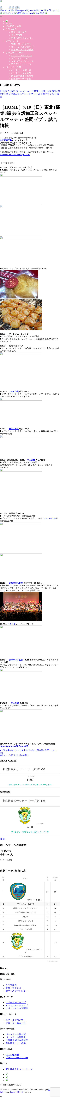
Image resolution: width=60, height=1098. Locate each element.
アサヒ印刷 (14, 391)
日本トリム (14, 429)
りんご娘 (31, 460)
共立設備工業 (6, 140)
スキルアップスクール (22, 61)
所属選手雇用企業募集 (22, 76)
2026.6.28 (39, 824)
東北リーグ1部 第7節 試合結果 (13, 755)
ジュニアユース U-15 (21, 55)
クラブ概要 (16, 35)
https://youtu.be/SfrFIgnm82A (14, 746)
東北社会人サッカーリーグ (19, 1069)
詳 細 (2, 839)
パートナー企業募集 (21, 73)
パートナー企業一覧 (21, 70)
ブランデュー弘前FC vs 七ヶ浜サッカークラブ (30, 832)
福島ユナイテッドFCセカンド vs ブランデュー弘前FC (30, 785)
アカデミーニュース (21, 64)
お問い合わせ (12, 1054)
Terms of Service (17, 1092)
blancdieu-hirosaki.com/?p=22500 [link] (15, 154)
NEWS (9, 23)
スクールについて (20, 58)
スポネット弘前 (16, 660)
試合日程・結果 (13, 26)
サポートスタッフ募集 (22, 49)
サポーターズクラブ (21, 44)
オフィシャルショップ (22, 47)
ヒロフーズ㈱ (50, 518)
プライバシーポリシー (17, 1057)
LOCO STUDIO (16, 583)
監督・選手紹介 (19, 32)
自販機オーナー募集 (21, 79)
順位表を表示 (53, 961)
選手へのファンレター (22, 38)
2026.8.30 (30, 776)
